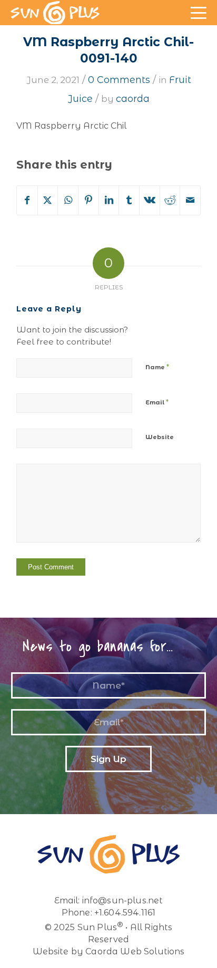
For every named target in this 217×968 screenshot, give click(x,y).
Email (157, 402)
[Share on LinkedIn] (109, 200)
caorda (133, 99)
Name (157, 366)
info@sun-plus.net (122, 900)
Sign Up (108, 759)
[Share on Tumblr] (129, 200)
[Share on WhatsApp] (68, 200)
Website (159, 437)
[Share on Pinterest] (88, 200)
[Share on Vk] (150, 200)
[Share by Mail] (190, 200)
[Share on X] (48, 200)
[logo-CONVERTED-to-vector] (55, 12)
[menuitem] (197, 21)
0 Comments (119, 80)
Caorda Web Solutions (134, 951)
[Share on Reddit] (170, 200)
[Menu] (197, 21)
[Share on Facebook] (27, 200)
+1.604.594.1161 (124, 913)
